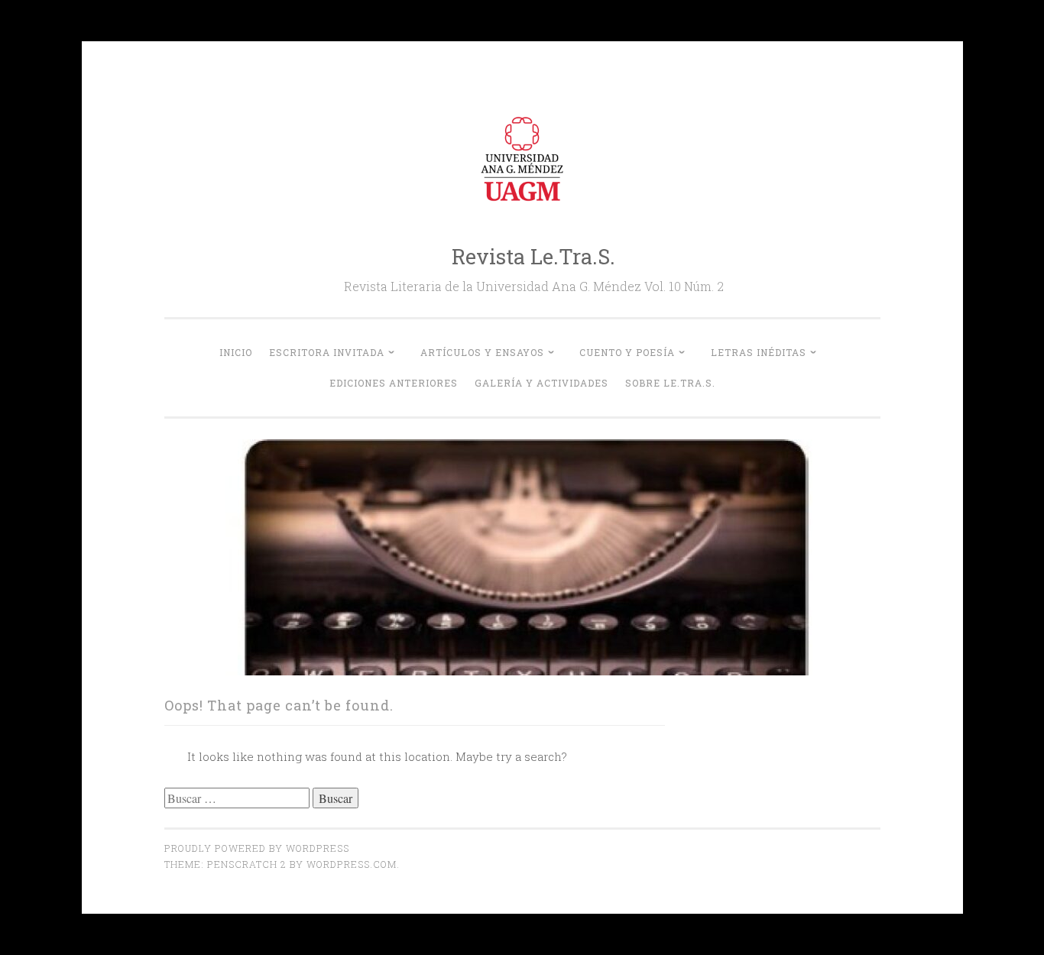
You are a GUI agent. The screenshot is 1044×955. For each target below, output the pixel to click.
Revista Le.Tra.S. (533, 256)
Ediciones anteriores (393, 383)
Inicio (235, 352)
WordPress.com (351, 864)
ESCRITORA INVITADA (326, 352)
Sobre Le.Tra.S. (670, 383)
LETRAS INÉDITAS (758, 352)
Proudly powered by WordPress (256, 848)
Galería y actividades (541, 383)
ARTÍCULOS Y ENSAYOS (482, 352)
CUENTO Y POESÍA (627, 352)
